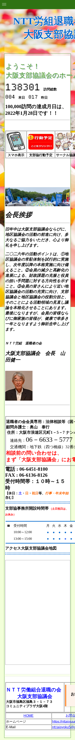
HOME (29, 715)
